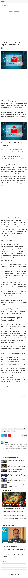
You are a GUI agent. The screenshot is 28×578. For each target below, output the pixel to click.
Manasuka (16, 11)
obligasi (10, 428)
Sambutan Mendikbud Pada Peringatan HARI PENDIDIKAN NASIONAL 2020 (14, 541)
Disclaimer (15, 572)
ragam (13, 431)
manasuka (3, 428)
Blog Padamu (16, 574)
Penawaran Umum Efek (20, 428)
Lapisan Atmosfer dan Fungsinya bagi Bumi (13, 508)
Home (10, 11)
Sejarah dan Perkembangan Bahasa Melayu (13, 515)
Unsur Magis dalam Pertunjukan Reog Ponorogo (12, 505)
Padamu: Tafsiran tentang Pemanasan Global (14, 549)
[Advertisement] (14, 27)
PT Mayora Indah (5, 431)
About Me (8, 572)
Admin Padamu (6, 47)
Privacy (20, 572)
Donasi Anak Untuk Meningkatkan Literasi (13, 552)
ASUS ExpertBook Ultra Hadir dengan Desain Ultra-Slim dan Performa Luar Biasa (16, 480)
